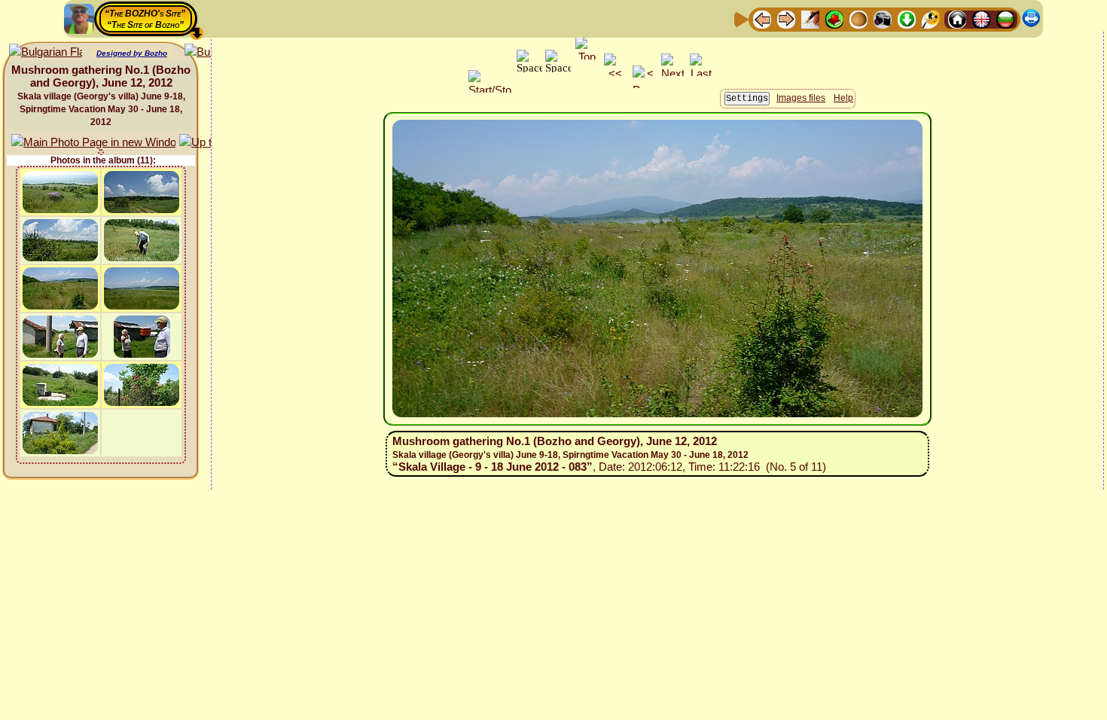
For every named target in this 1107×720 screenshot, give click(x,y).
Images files (800, 98)
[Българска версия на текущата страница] (46, 52)
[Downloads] (907, 18)
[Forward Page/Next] (786, 18)
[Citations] (834, 18)
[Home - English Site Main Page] (981, 18)
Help (843, 98)
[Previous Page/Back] (762, 18)
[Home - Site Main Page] (957, 18)
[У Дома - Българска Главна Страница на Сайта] (1005, 18)
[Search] (931, 18)
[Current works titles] (858, 18)
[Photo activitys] (883, 18)
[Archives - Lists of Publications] (810, 18)
